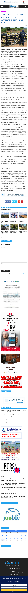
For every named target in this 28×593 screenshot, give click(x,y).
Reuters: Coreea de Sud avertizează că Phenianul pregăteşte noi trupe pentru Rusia (13, 492)
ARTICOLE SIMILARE (5, 207)
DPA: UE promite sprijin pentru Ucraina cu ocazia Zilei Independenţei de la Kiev (14, 497)
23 (25, 538)
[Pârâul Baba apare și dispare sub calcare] (14, 227)
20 (14, 538)
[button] (26, 6)
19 (10, 538)
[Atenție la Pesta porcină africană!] (23, 227)
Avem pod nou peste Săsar (9, 419)
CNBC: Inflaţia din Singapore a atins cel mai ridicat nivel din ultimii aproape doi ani (13, 479)
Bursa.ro (2, 476)
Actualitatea (3, 11)
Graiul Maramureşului (7, 24)
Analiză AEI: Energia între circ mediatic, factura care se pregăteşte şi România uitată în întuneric (13, 488)
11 (6, 537)
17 (2, 538)
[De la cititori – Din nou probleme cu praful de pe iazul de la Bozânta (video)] (5, 215)
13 (14, 537)
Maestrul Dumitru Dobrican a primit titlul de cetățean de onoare (14, 220)
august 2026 (14, 530)
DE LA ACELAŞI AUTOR (6, 209)
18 (6, 538)
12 (10, 537)
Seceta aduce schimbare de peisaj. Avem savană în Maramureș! (23, 220)
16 (25, 537)
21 (17, 538)
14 (17, 537)
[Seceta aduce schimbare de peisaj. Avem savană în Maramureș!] (23, 215)
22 (21, 538)
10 (2, 537)
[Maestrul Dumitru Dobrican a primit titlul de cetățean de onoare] (14, 215)
